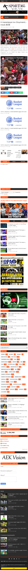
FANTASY (14, 361)
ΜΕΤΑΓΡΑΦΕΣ (4, 386)
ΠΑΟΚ (15, 87)
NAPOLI (2, 371)
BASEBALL (19, 354)
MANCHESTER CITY (14, 366)
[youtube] (23, 1)
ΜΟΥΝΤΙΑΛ (13, 386)
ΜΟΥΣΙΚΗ (3, 389)
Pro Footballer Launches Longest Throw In (17, 550)
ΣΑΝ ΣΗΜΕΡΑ (3, 391)
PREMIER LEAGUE (18, 376)
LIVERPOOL (3, 366)
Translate (5, 194)
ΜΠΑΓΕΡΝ (12, 389)
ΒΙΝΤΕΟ (6, 87)
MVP (16, 369)
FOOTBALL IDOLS (11, 364)
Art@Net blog (5, 445)
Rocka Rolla (5, 447)
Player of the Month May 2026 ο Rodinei (17, 338)
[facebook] (20, 1)
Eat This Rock (5, 441)
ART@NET (11, 354)
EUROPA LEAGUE (4, 361)
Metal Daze (5, 439)
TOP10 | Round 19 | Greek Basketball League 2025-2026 (13, 128)
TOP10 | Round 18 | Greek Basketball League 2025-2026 (13, 145)
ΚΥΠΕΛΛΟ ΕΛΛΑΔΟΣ (17, 384)
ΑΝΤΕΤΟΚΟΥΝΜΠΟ (14, 379)
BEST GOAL (13, 356)
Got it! (14, 568)
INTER (20, 364)
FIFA (2, 364)
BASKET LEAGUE (4, 89)
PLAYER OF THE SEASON (6, 376)
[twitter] (22, 1)
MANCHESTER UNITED (5, 369)
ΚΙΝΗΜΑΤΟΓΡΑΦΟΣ (5, 384)
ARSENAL (3, 354)
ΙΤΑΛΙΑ (11, 381)
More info (5, 565)
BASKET (19, 87)
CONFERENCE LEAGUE (5, 359)
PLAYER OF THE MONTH (5, 374)
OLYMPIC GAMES (12, 371)
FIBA (21, 361)
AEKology (4, 443)
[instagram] (26, 1)
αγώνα (12, 49)
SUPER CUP (3, 379)
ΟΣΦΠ (11, 87)
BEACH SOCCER (4, 356)
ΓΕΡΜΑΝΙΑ (3, 381)
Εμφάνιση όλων (24, 449)
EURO (15, 359)
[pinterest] (25, 1)
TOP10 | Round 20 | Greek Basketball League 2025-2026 (13, 111)
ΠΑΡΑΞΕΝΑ (21, 389)
